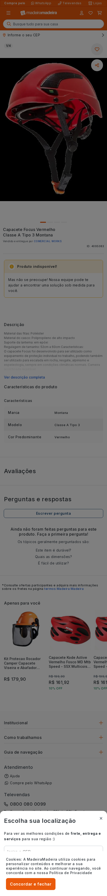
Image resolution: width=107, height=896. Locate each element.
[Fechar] (101, 818)
